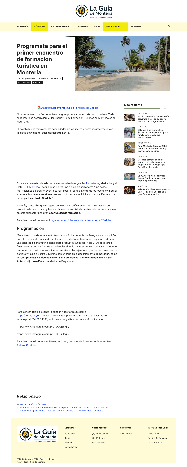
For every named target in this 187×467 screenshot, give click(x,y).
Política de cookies (157, 438)
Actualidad (69, 433)
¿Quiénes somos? (101, 433)
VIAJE (97, 26)
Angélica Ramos (29, 78)
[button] (169, 26)
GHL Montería (32, 187)
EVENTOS (83, 26)
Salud (67, 438)
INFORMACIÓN (114, 26)
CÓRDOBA (40, 26)
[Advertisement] (68, 158)
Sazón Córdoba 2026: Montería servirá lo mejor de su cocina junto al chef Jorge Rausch (153, 119)
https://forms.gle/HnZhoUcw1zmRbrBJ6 (40, 315)
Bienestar (69, 442)
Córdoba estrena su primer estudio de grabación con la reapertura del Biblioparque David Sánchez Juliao (151, 163)
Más (164, 108)
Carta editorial (155, 442)
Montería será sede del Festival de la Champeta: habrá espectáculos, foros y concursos (64, 407)
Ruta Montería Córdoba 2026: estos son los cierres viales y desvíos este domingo (152, 148)
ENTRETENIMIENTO (61, 26)
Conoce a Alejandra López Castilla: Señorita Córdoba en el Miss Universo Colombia (62, 410)
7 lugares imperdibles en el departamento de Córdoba (80, 220)
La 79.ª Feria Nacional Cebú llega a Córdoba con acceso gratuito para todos (152, 178)
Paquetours (92, 183)
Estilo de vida (70, 447)
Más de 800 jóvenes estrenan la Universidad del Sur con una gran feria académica (154, 192)
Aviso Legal (153, 433)
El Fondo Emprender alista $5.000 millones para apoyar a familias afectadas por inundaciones (153, 134)
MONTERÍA (23, 26)
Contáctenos (98, 438)
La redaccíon (98, 442)
